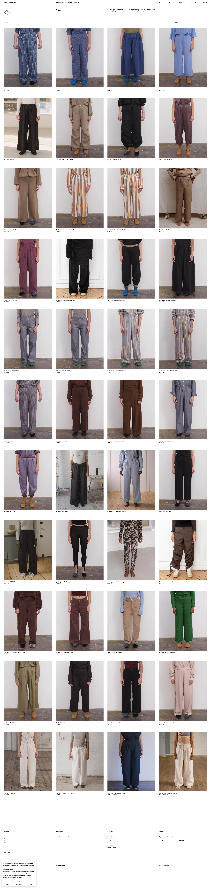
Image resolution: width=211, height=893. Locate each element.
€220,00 (109, 654)
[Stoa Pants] (183, 57)
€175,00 (58, 301)
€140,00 (58, 231)
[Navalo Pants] (28, 339)
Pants (19, 22)
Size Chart (110, 841)
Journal (57, 841)
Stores (5, 838)
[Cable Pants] (131, 57)
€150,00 (58, 161)
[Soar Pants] (28, 198)
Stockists (6, 841)
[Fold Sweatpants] (28, 621)
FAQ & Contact (7, 843)
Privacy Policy (110, 845)
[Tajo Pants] (80, 339)
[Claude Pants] (28, 57)
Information (110, 831)
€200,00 (58, 724)
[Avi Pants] (28, 128)
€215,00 (6, 654)
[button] (6, 2)
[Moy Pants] (131, 269)
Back (7, 22)
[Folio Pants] (28, 269)
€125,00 (109, 90)
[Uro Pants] (80, 128)
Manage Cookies (111, 847)
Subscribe (181, 840)
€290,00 (161, 161)
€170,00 (6, 90)
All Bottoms (13, 22)
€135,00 (161, 231)
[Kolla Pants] (80, 761)
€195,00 (161, 90)
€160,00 (58, 90)
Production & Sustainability (63, 836)
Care (57, 838)
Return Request (111, 836)
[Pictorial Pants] (183, 550)
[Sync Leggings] (80, 550)
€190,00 (109, 231)
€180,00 (161, 654)
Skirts (24, 22)
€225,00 (58, 654)
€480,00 (6, 231)
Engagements (59, 831)
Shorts (29, 22)
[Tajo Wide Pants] (80, 621)
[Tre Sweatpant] (80, 269)
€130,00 (58, 794)
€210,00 (109, 724)
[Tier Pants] (131, 409)
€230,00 (6, 161)
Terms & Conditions (112, 843)
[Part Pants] (131, 761)
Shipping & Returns (112, 838)
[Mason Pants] (183, 128)
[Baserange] (8, 13)
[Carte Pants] (131, 198)
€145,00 (6, 442)
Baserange (6, 831)
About (5, 836)
